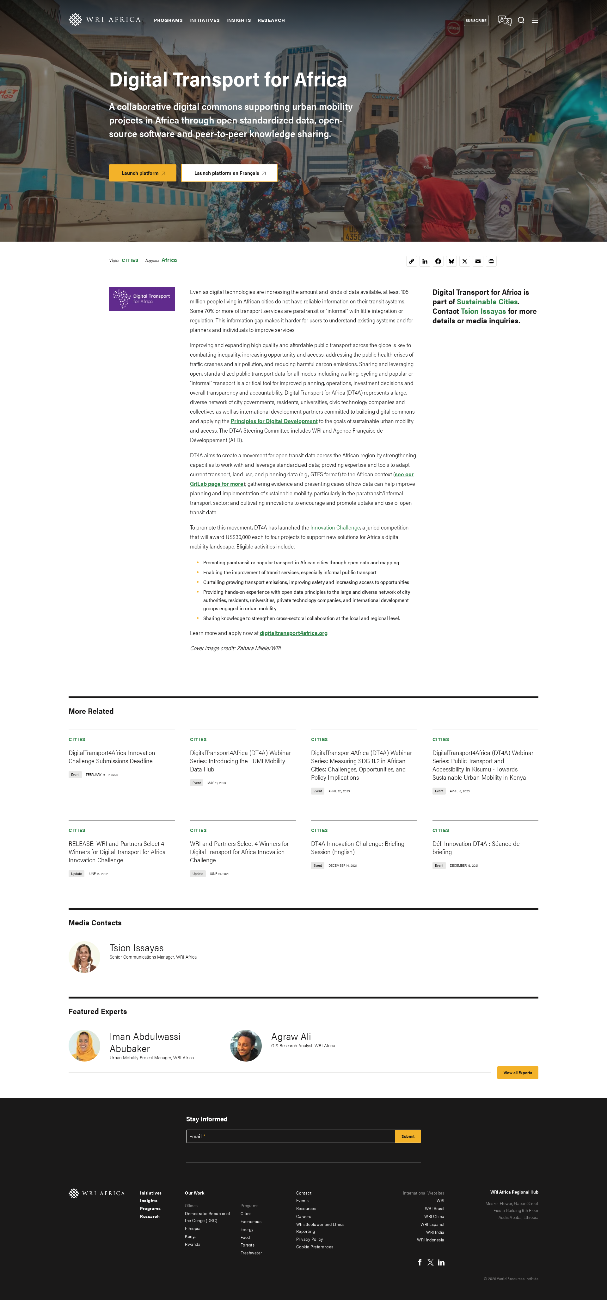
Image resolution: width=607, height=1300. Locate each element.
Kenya (191, 1236)
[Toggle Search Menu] (520, 20)
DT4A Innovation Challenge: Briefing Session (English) (357, 847)
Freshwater (251, 1252)
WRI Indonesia (431, 1239)
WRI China (434, 1216)
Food (245, 1237)
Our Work (194, 1192)
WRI (441, 1200)
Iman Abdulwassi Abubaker (145, 1042)
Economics (251, 1221)
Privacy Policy (309, 1239)
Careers (303, 1216)
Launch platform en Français (226, 172)
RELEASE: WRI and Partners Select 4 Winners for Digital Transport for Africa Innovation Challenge (117, 851)
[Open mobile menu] (535, 20)
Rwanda (192, 1244)
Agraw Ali (291, 1036)
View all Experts (518, 1072)
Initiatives (204, 20)
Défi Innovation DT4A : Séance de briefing (476, 847)
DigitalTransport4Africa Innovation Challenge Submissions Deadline (112, 756)
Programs (168, 20)
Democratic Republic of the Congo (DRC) (207, 1216)
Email (195, 1136)
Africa (169, 259)
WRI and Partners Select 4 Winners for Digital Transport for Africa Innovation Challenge (239, 851)
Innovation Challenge (335, 527)
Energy (247, 1229)
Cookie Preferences (315, 1246)
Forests (248, 1244)
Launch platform (149, 175)
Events (302, 1200)
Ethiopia (192, 1228)
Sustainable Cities (487, 301)
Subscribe (476, 20)
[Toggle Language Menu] (504, 20)
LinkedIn (441, 1262)
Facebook (420, 1262)
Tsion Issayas (483, 310)
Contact (304, 1192)
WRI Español (432, 1224)
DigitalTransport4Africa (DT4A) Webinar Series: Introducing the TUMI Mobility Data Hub (240, 760)
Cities (130, 260)
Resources (306, 1208)
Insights (238, 20)
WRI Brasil (435, 1208)
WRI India (435, 1232)
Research (271, 20)
